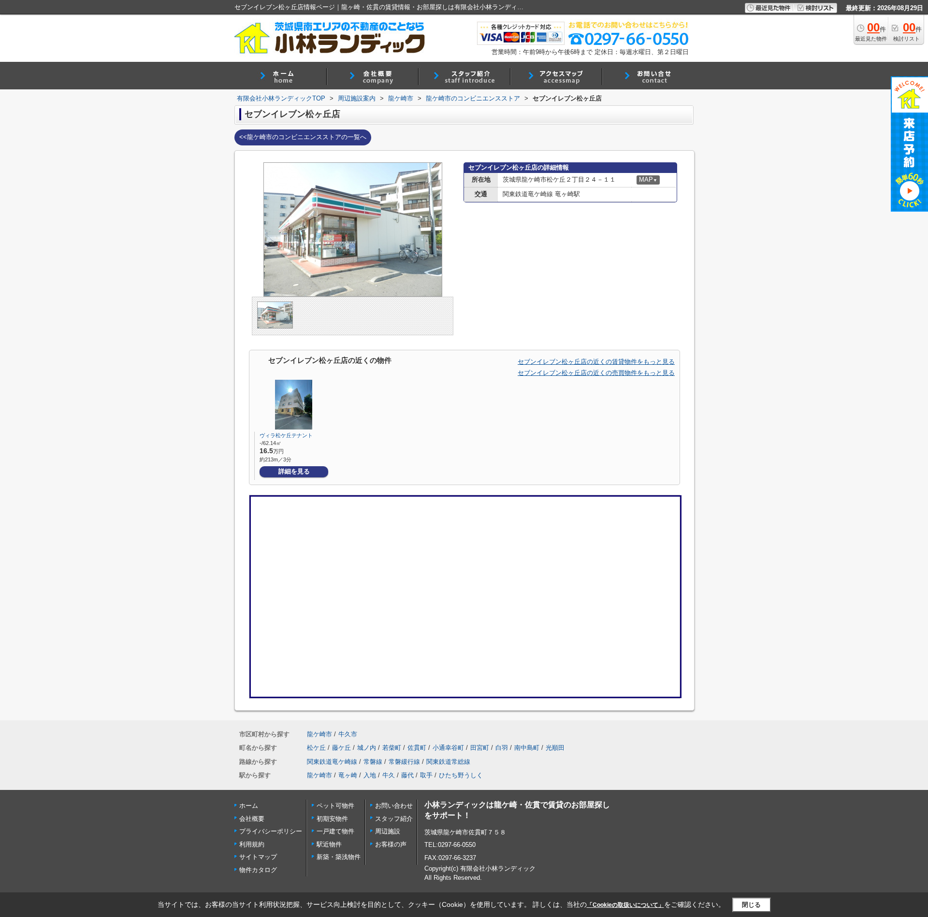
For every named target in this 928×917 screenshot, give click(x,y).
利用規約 (251, 844)
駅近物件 (329, 844)
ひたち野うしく (461, 775)
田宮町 (479, 747)
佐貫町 (416, 747)
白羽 (501, 747)
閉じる (751, 904)
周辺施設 (387, 831)
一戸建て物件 (335, 831)
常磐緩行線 (404, 761)
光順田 (555, 747)
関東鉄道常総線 (448, 761)
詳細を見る (294, 471)
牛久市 (347, 734)
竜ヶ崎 (347, 775)
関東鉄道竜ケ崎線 (332, 761)
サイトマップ (258, 856)
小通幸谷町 (448, 747)
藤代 (407, 775)
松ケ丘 (316, 747)
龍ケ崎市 (319, 734)
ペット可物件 (335, 805)
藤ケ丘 (341, 747)
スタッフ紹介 (394, 818)
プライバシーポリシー (270, 831)
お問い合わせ (394, 805)
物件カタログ (258, 870)
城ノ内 (366, 747)
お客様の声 (390, 844)
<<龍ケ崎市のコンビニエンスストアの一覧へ (302, 137)
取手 (426, 775)
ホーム (248, 805)
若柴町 (391, 747)
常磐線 (372, 761)
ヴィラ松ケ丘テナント (286, 435)
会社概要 (251, 818)
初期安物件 (332, 818)
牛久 (388, 775)
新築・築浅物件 (339, 856)
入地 (369, 775)
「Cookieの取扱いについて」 (625, 905)
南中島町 (526, 747)
